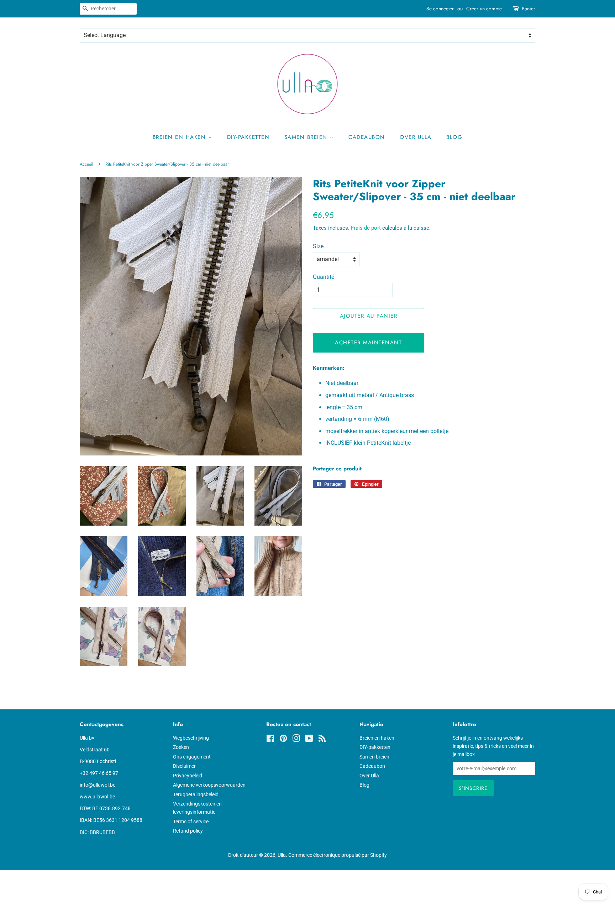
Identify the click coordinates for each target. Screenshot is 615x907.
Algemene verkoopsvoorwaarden (209, 785)
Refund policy (188, 831)
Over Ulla (416, 137)
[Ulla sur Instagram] (296, 739)
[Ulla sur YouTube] (309, 739)
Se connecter (440, 8)
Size (318, 246)
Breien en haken (180, 137)
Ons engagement (192, 757)
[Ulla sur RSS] (322, 739)
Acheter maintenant (368, 342)
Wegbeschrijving (191, 738)
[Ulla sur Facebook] (270, 739)
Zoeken (181, 747)
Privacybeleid (187, 775)
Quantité (323, 276)
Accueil (86, 164)
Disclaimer (184, 766)
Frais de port (366, 228)
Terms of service (191, 821)
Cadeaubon (366, 137)
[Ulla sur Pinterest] (283, 739)
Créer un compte (484, 8)
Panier (528, 8)
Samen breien (307, 137)
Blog (454, 137)
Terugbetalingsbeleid (196, 794)
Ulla (282, 855)
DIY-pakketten (248, 137)
